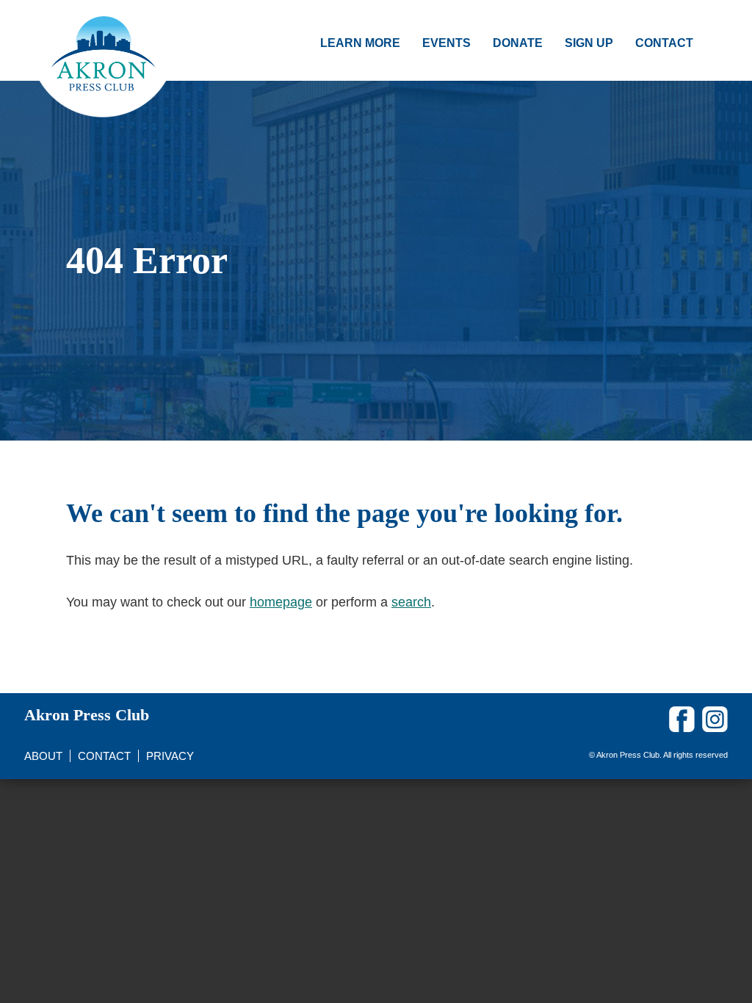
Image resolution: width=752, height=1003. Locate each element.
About (43, 756)
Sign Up (589, 43)
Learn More (360, 43)
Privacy (170, 756)
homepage (281, 602)
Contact (664, 43)
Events (446, 43)
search (411, 602)
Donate (518, 43)
